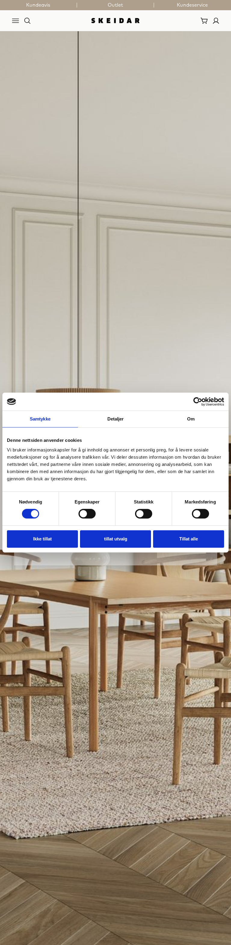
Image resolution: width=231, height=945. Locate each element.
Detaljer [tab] (115, 418)
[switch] (87, 513)
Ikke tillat (42, 538)
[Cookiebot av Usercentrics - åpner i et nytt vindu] (197, 401)
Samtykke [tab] (40, 418)
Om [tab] (191, 418)
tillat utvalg (115, 538)
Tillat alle (188, 538)
